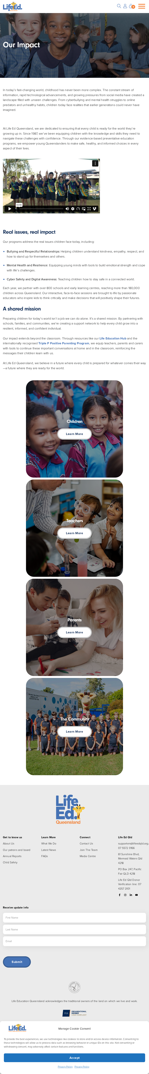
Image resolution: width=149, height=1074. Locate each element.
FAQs (44, 856)
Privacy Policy (65, 1066)
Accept (74, 1058)
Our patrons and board (16, 850)
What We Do (48, 843)
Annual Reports (12, 856)
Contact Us (86, 843)
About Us (8, 843)
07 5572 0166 (126, 848)
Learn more (74, 434)
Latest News (48, 850)
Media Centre (88, 856)
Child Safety (10, 862)
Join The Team (89, 850)
